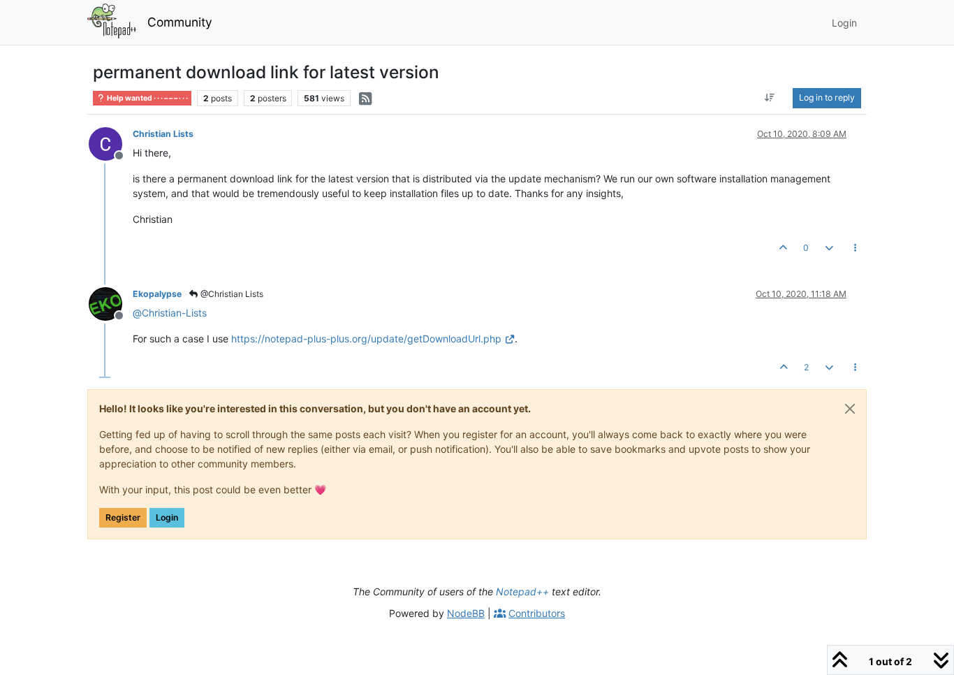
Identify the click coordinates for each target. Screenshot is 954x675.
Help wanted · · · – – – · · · (146, 98)
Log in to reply (827, 97)
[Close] (850, 409)
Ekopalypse (157, 294)
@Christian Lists (230, 294)
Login (167, 517)
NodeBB (466, 613)
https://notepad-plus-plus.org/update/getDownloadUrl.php (366, 338)
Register (122, 517)
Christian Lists (163, 134)
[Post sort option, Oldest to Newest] (769, 98)
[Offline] (111, 143)
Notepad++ (522, 591)
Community (179, 22)
